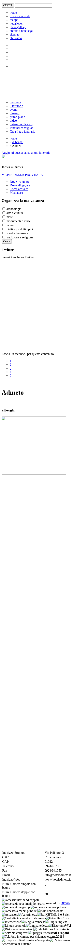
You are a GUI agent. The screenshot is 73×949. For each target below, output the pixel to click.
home (13, 12)
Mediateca (16, 192)
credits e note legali (22, 30)
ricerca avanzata (20, 16)
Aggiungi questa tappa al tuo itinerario (26, 152)
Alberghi (17, 142)
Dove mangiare (19, 181)
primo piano (17, 117)
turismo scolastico (21, 124)
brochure (15, 102)
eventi (13, 109)
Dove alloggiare (20, 185)
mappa (14, 20)
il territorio (16, 106)
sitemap (14, 34)
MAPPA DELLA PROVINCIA (22, 174)
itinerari (14, 113)
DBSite (65, 903)
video (13, 120)
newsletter (16, 23)
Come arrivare (19, 189)
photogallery (18, 27)
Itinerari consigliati (21, 128)
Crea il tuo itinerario (22, 131)
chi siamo (16, 38)
